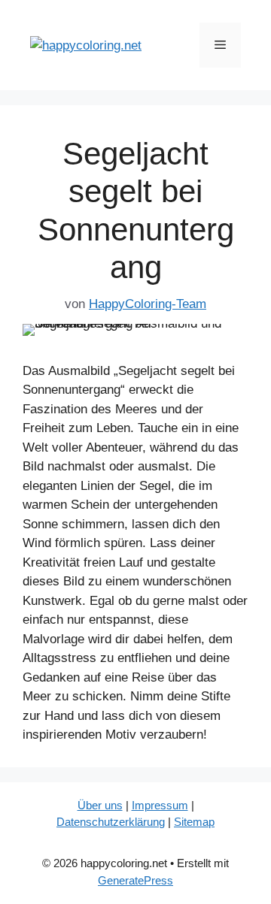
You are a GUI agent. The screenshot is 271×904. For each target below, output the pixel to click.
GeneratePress (135, 880)
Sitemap (194, 821)
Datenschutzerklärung (110, 821)
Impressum (160, 805)
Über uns (100, 805)
